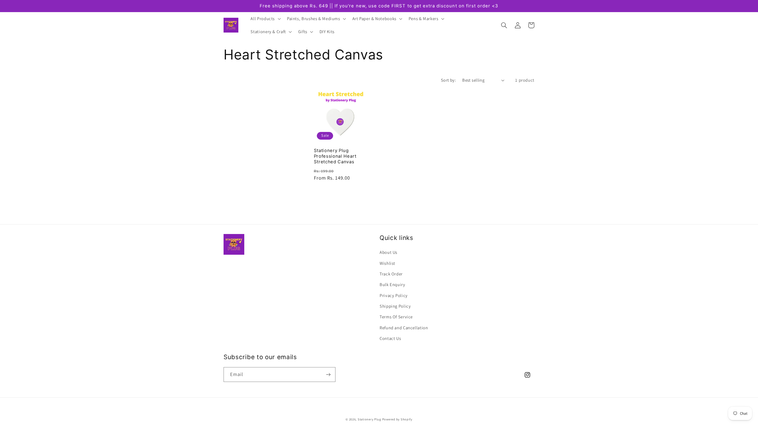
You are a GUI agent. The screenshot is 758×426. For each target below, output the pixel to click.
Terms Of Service (396, 317)
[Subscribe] (328, 374)
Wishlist (387, 263)
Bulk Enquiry (392, 284)
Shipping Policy (395, 306)
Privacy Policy (394, 295)
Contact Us (390, 338)
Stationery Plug (369, 419)
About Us (388, 252)
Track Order (391, 274)
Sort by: (448, 80)
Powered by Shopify (397, 419)
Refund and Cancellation (404, 327)
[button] (265, 18)
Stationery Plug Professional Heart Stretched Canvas (335, 156)
